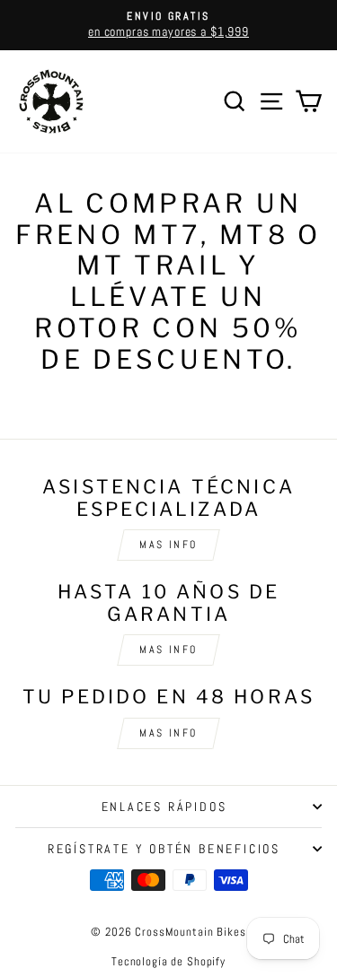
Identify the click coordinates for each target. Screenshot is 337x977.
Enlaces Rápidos (164, 806)
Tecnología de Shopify (168, 961)
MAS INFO (168, 544)
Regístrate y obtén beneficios (164, 849)
